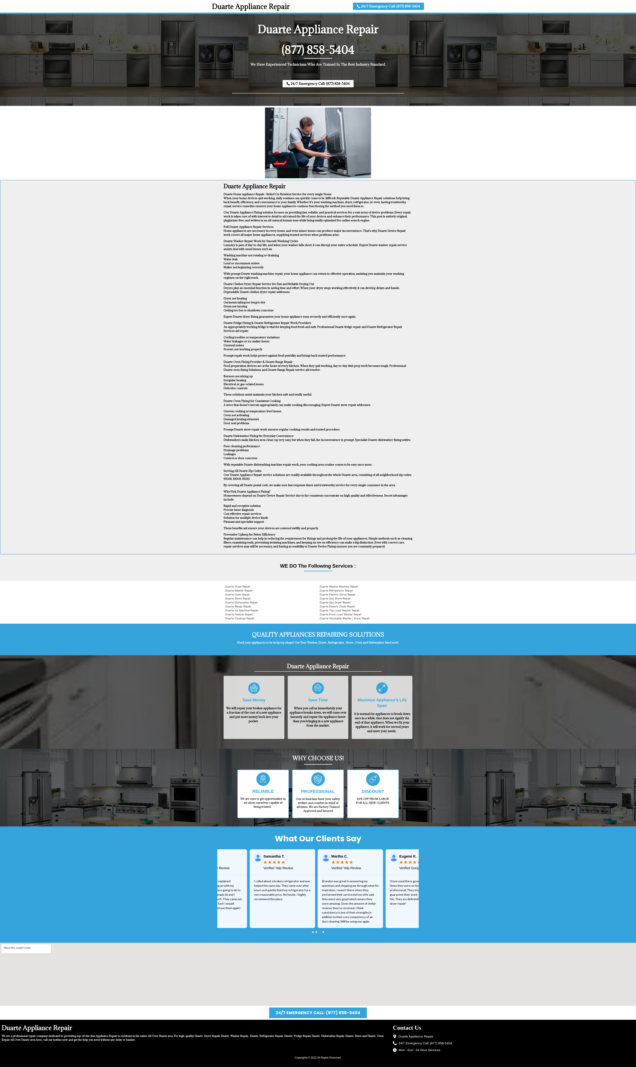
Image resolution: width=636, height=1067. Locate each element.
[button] (313, 932)
